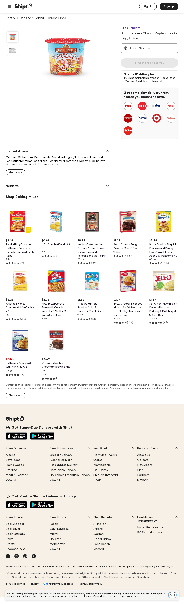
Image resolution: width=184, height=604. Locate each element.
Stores (97, 459)
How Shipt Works (105, 454)
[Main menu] (9, 6)
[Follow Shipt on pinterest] (25, 556)
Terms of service (15, 584)
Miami (54, 533)
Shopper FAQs (16, 549)
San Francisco (59, 528)
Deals (97, 480)
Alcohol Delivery (61, 459)
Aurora (98, 528)
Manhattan (57, 544)
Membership (102, 465)
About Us (143, 454)
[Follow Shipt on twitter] (34, 556)
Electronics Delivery (63, 470)
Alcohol (11, 454)
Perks (9, 539)
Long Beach (101, 544)
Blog (140, 470)
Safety (10, 544)
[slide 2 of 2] (12, 50)
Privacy (34, 584)
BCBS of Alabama (149, 532)
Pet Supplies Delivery (64, 465)
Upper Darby (102, 539)
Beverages (13, 459)
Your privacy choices (61, 584)
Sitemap (143, 480)
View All (11, 480)
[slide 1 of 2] (12, 37)
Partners (143, 475)
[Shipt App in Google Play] (42, 436)
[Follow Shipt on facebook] (8, 556)
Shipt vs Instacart (105, 475)
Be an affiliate (15, 533)
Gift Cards (100, 470)
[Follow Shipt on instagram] (16, 556)
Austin (54, 523)
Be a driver (13, 528)
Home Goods (15, 465)
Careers (142, 459)
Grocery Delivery (61, 454)
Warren (98, 533)
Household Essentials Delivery (70, 475)
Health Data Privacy (89, 584)
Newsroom (144, 465)
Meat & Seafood (17, 475)
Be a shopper (15, 523)
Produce (11, 470)
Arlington (99, 523)
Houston (55, 539)
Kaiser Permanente (150, 527)
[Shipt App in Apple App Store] (16, 436)
